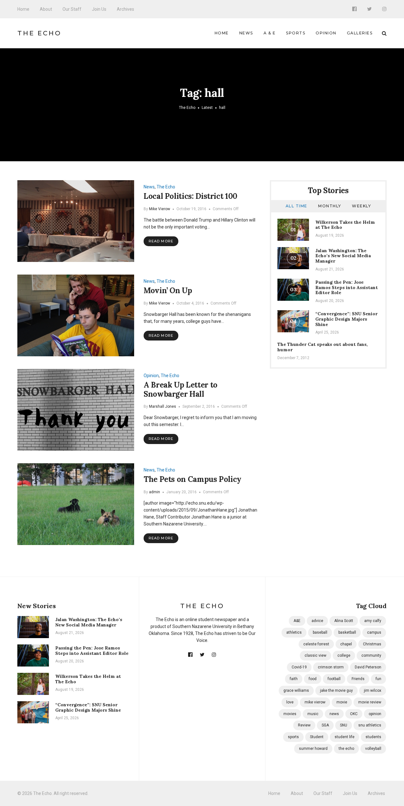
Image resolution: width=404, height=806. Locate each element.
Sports (295, 33)
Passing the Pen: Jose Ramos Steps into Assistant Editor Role (346, 287)
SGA (325, 725)
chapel (346, 644)
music (312, 714)
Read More (161, 241)
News (246, 33)
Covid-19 (299, 667)
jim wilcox (372, 690)
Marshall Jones (162, 406)
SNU (343, 725)
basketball (347, 632)
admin (154, 492)
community (371, 655)
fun (378, 679)
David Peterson (368, 667)
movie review (369, 702)
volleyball (373, 748)
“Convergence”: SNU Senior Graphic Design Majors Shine (346, 319)
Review (304, 725)
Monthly (329, 206)
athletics (294, 632)
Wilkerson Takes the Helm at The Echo (345, 224)
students (373, 737)
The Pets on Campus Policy (192, 479)
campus (374, 632)
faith (294, 679)
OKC (354, 714)
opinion (375, 714)
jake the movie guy (336, 690)
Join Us (99, 9)
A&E (297, 621)
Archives (125, 9)
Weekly (361, 206)
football (334, 679)
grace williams (296, 690)
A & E (270, 33)
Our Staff (71, 9)
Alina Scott (343, 621)
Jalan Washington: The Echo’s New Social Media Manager (343, 256)
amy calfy (372, 621)
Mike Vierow (159, 209)
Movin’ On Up (168, 290)
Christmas (372, 644)
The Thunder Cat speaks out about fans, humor (322, 347)
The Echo (39, 33)
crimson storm (331, 667)
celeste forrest (316, 644)
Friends (358, 679)
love (290, 702)
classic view (315, 655)
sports (293, 737)
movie (341, 702)
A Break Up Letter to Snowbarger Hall (180, 389)
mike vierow (315, 702)
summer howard (313, 748)
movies (289, 714)
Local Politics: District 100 (190, 196)
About (46, 9)
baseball (320, 632)
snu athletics (369, 725)
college (343, 655)
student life (344, 737)
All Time (296, 206)
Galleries (360, 33)
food (313, 679)
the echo (346, 748)
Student (317, 737)
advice (317, 621)
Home (23, 9)
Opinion (326, 33)
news (334, 714)
